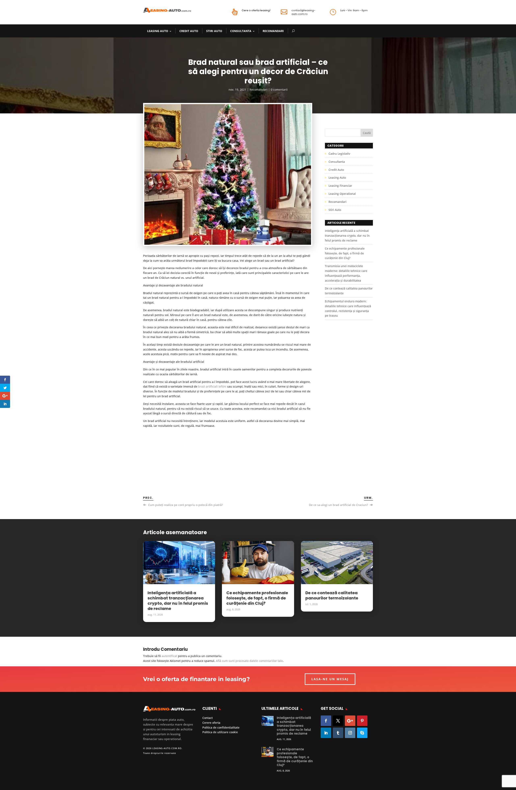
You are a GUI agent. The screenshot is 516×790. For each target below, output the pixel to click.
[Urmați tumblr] (338, 733)
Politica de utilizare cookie (220, 732)
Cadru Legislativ (339, 154)
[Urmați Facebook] (326, 720)
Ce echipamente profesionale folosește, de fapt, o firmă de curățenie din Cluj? (345, 253)
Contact (207, 718)
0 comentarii (279, 89)
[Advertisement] (227, 456)
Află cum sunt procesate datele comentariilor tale (249, 661)
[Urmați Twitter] (338, 720)
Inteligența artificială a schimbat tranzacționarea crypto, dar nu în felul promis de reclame (347, 235)
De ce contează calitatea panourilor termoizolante (331, 595)
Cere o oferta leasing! (256, 10)
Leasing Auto (157, 31)
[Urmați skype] (362, 733)
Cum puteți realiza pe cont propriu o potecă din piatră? (185, 505)
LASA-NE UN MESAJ (330, 679)
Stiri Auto (214, 31)
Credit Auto (188, 31)
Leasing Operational (342, 194)
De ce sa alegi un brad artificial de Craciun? (338, 505)
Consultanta (240, 31)
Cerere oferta (211, 723)
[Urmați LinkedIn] (326, 733)
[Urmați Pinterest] (362, 720)
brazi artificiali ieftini (212, 386)
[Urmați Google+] (350, 720)
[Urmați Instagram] (350, 733)
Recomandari (273, 31)
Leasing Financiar (340, 186)
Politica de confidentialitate (220, 727)
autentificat (169, 656)
